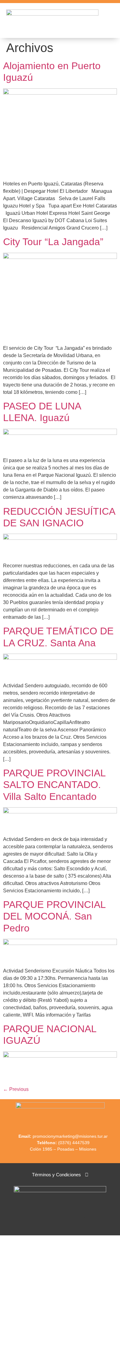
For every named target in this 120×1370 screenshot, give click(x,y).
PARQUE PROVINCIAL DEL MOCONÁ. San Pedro (54, 916)
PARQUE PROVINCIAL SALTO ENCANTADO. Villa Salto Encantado (54, 784)
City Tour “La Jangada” (53, 241)
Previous (16, 1089)
